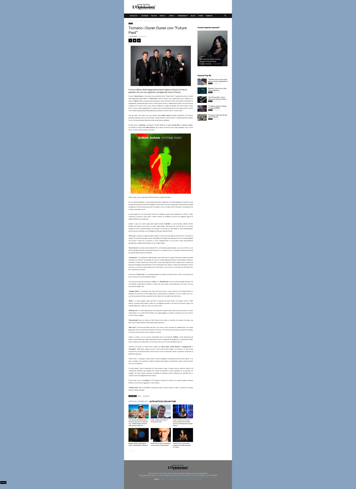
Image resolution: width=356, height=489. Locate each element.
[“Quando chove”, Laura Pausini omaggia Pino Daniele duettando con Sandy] (183, 435)
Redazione (172, 477)
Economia (144, 16)
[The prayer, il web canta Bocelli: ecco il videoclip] (202, 117)
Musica (162, 16)
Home (130, 21)
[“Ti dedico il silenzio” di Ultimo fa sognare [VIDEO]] (202, 108)
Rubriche (209, 16)
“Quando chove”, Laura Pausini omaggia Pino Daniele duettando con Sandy (182, 445)
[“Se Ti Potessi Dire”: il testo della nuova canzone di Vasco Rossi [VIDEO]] (202, 99)
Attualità (133, 16)
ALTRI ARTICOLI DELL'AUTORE (163, 401)
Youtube (199, 479)
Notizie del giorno (199, 477)
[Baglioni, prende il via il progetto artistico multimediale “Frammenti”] (138, 435)
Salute (193, 16)
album (139, 396)
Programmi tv (183, 16)
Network (179, 477)
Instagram (172, 479)
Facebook (162, 479)
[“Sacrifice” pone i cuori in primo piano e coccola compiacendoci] (202, 82)
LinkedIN (186, 479)
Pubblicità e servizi (146, 477)
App (191, 477)
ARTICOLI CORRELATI (138, 401)
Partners (186, 477)
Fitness (200, 16)
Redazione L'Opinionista (206, 63)
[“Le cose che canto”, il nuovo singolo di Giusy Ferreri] (212, 48)
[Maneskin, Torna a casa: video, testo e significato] (202, 90)
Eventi (171, 16)
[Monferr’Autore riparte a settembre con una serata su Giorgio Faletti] (161, 435)
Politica (154, 16)
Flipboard (179, 479)
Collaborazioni (157, 477)
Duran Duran (146, 396)
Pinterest (192, 479)
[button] (225, 16)
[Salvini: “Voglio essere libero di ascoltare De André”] (161, 411)
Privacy (208, 477)
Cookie (214, 477)
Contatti (165, 477)
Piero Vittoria (133, 36)
